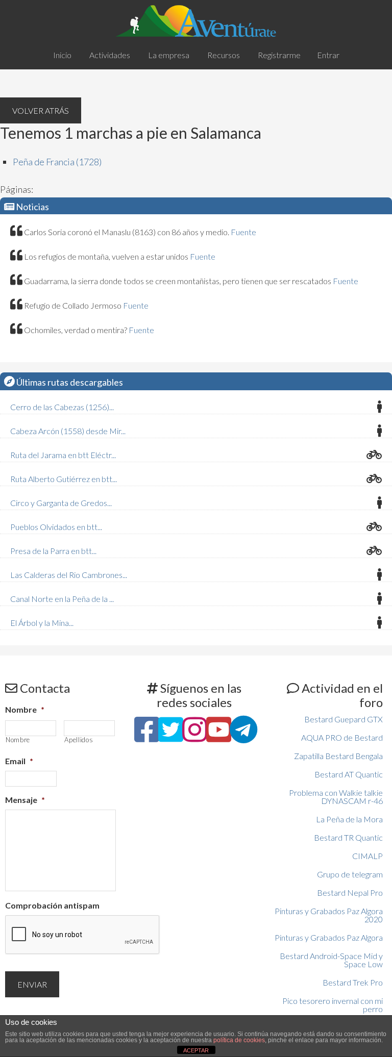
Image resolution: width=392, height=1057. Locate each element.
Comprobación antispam (52, 905)
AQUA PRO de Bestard (342, 737)
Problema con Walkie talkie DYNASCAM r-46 (336, 797)
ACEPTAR (196, 1050)
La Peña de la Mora (349, 819)
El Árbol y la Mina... (42, 622)
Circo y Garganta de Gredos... (61, 503)
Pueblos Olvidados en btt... (56, 527)
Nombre (24, 709)
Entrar (328, 55)
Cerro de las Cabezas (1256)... (62, 407)
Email (19, 761)
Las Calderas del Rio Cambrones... (68, 575)
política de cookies (239, 1040)
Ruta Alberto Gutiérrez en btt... (63, 479)
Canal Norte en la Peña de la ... (62, 598)
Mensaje (25, 799)
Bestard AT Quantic (348, 774)
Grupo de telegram (350, 874)
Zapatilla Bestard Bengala (338, 756)
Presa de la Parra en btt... (53, 551)
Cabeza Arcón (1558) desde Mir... (68, 431)
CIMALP (367, 856)
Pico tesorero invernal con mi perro (332, 1005)
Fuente (243, 232)
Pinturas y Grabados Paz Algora (329, 937)
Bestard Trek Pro (353, 982)
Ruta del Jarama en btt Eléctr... (63, 455)
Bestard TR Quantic (348, 837)
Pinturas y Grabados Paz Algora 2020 (329, 915)
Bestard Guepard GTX (343, 719)
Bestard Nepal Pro (350, 892)
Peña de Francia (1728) (57, 161)
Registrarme (279, 55)
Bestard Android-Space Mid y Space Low (331, 960)
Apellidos (78, 740)
